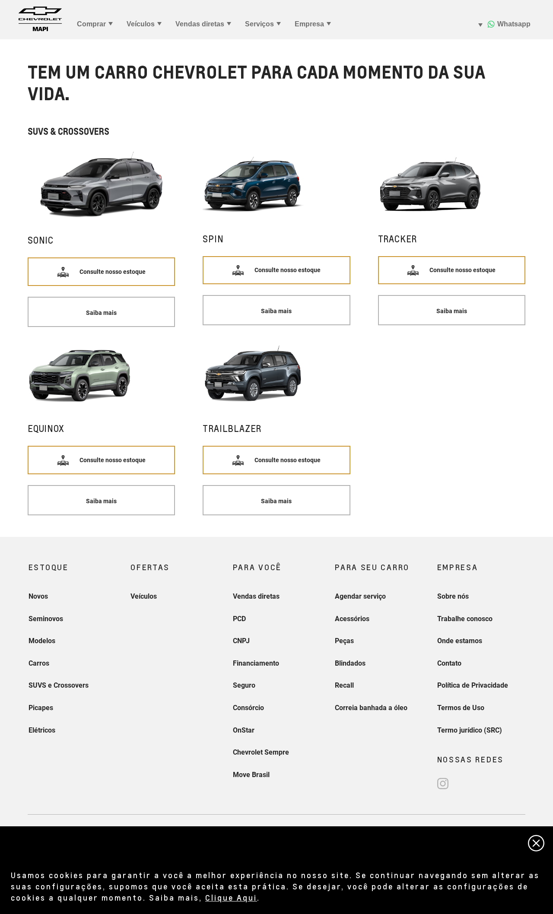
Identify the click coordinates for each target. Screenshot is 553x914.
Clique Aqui (231, 897)
